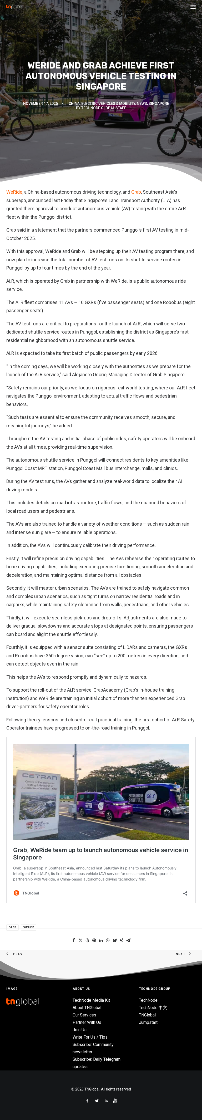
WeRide (14, 192)
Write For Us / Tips (90, 1037)
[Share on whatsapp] (108, 940)
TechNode (148, 1000)
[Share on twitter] (80, 940)
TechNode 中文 (153, 1007)
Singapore (159, 103)
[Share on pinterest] (94, 940)
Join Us (80, 1029)
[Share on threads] (87, 940)
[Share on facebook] (73, 940)
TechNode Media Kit (91, 1000)
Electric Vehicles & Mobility (108, 103)
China (74, 103)
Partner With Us (87, 1022)
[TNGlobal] (14, 7)
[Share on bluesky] (115, 940)
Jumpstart (148, 1022)
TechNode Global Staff (103, 108)
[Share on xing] (121, 940)
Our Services (84, 1015)
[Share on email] (128, 940)
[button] (193, 7)
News (142, 103)
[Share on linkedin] (101, 940)
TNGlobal (147, 1015)
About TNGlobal (87, 1007)
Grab (135, 192)
